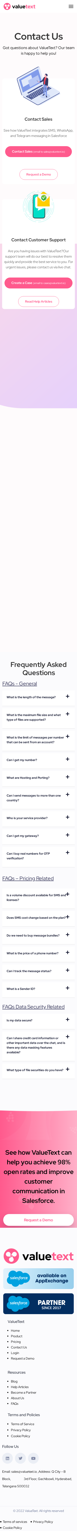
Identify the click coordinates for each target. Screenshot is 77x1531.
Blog (14, 1381)
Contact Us (19, 1347)
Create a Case (38, 283)
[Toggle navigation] (71, 6)
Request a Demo (38, 174)
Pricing (16, 1342)
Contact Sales (38, 151)
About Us (17, 1398)
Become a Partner (23, 1392)
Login (15, 1353)
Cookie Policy (20, 1436)
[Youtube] (33, 1458)
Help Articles (20, 1387)
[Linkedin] (7, 1458)
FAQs (14, 1404)
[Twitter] (20, 1458)
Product (16, 1336)
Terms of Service (22, 1424)
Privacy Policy (21, 1430)
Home (15, 1330)
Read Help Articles (38, 301)
